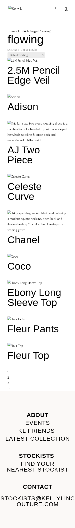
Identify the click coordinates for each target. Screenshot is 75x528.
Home (11, 31)
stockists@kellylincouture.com (37, 501)
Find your (37, 464)
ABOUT (37, 415)
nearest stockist (37, 469)
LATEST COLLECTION (37, 438)
